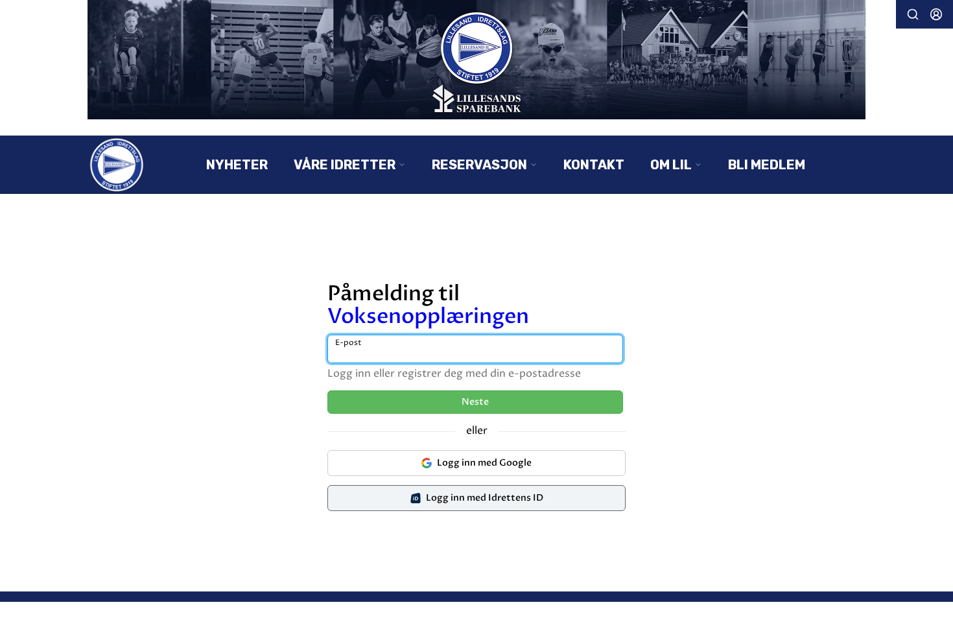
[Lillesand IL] (476, 59)
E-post (348, 342)
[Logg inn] (936, 14)
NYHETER (237, 165)
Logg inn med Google (484, 463)
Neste (475, 402)
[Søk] (912, 14)
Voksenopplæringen (428, 316)
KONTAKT (593, 165)
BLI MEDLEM (766, 165)
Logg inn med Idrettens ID (484, 498)
